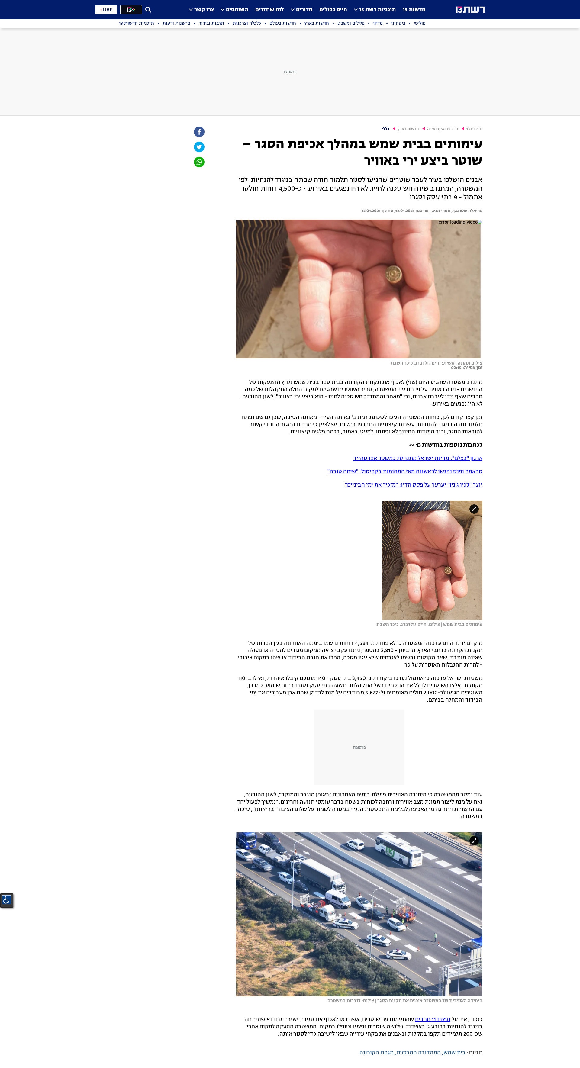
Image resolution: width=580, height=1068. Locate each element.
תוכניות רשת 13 (377, 9)
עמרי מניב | (439, 211)
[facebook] (199, 132)
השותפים (237, 9)
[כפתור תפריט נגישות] (6, 899)
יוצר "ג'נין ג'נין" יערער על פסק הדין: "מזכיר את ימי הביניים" (413, 485)
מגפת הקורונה (376, 1053)
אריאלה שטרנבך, (466, 211)
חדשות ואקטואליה (442, 129)
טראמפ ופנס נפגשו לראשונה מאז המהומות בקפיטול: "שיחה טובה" (404, 471)
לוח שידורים (269, 9)
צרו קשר (204, 9)
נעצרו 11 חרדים (432, 1019)
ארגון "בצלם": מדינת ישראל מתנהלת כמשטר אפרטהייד (417, 458)
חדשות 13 (414, 9)
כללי (385, 129)
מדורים (304, 9)
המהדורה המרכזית (418, 1053)
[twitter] (199, 147)
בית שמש (454, 1053)
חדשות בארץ (408, 129)
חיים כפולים (333, 9)
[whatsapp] (199, 162)
